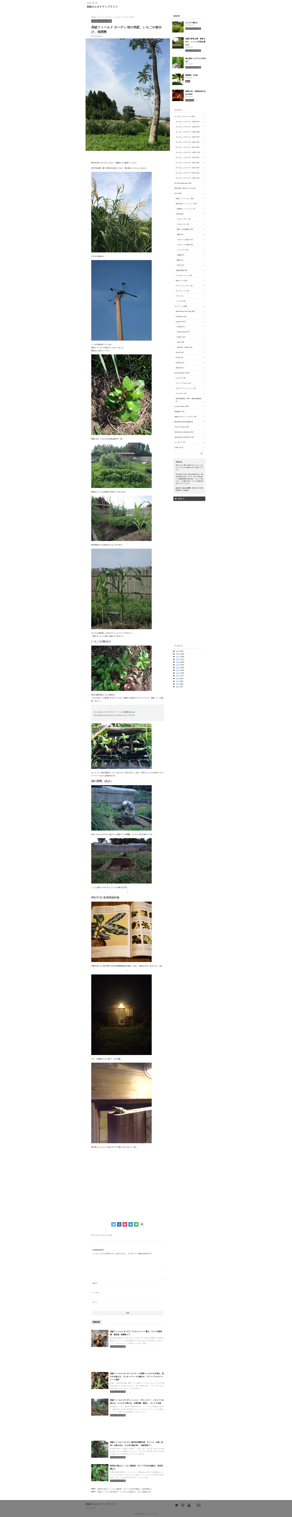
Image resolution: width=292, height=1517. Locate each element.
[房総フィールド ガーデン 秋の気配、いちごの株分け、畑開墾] (130, 1224)
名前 (94, 1283)
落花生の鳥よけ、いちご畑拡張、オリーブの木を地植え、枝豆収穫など (125, 1489)
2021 (178, 665)
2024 (178, 657)
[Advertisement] (127, 1169)
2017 (178, 676)
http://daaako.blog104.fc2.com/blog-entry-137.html (114, 715)
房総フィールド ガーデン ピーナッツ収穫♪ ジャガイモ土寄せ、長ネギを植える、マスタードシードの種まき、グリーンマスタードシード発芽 (137, 1376)
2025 (178, 654)
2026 (178, 651)
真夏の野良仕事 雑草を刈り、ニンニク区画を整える (195, 41)
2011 (177, 687)
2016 (178, 678)
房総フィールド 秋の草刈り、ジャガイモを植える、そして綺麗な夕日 (124, 1492)
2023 (178, 659)
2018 (178, 673)
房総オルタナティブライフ (102, 6)
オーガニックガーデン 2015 (103, 1235)
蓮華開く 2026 (191, 75)
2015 (178, 681)
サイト (94, 1302)
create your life (90, 1508)
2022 (178, 662)
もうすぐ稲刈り (191, 22)
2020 (178, 667)
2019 (178, 670)
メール (95, 1293)
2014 (178, 684)
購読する (181, 499)
